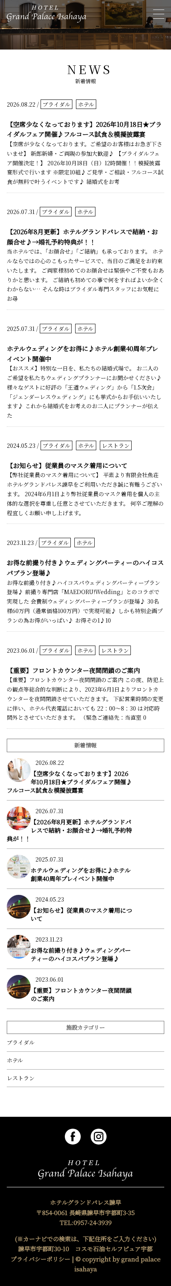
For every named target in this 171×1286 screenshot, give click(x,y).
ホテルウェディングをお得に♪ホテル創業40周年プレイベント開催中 (82, 353)
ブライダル (56, 104)
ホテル (86, 104)
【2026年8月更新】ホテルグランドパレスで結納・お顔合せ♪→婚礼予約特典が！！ (82, 236)
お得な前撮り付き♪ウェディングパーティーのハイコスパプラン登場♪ (85, 567)
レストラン (116, 445)
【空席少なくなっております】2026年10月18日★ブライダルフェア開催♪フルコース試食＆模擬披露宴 (84, 129)
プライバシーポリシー (40, 1259)
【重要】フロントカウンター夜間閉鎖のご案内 (73, 670)
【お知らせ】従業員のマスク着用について (67, 465)
